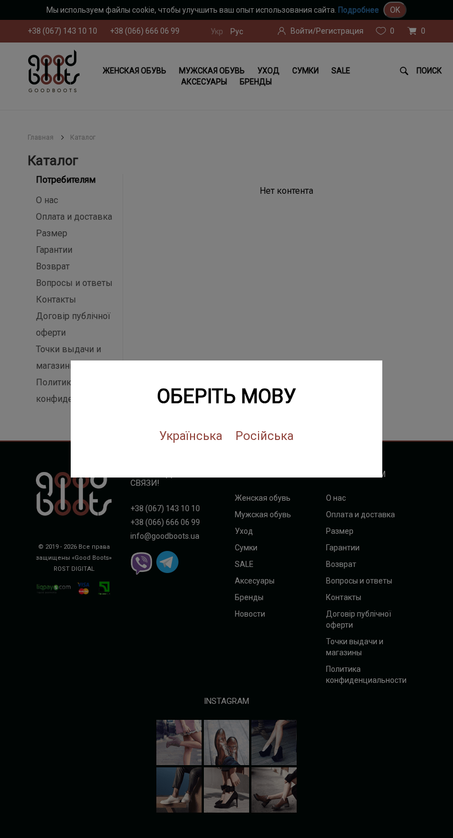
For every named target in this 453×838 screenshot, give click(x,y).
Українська (191, 436)
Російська (264, 436)
